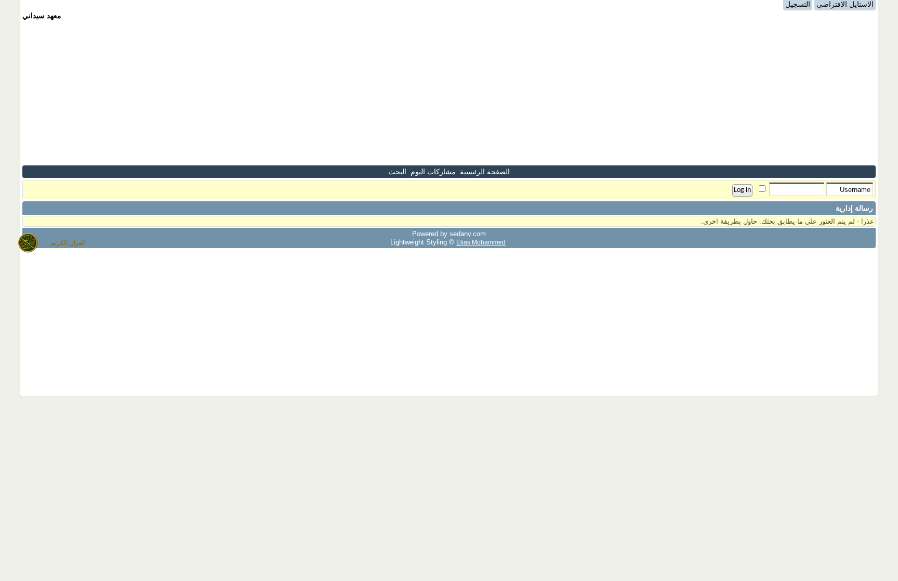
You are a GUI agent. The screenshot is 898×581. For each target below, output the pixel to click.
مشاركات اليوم (433, 171)
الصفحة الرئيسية (485, 171)
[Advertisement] (449, 92)
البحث (397, 171)
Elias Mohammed (481, 242)
